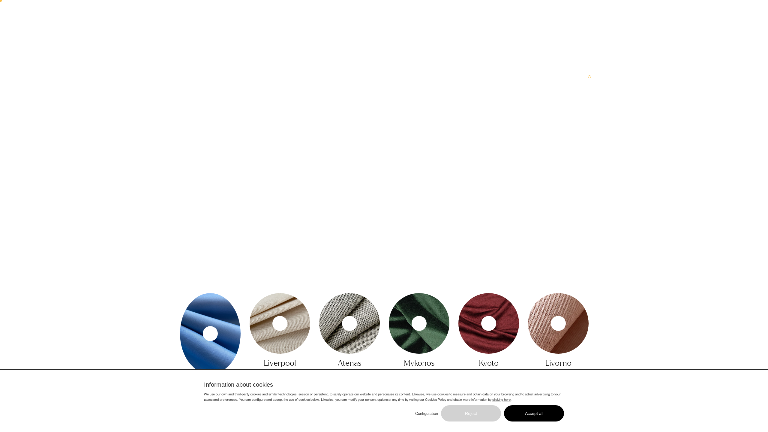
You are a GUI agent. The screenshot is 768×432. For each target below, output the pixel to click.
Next (597, 331)
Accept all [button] (534, 413)
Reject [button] (471, 413)
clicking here (501, 400)
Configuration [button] (426, 413)
